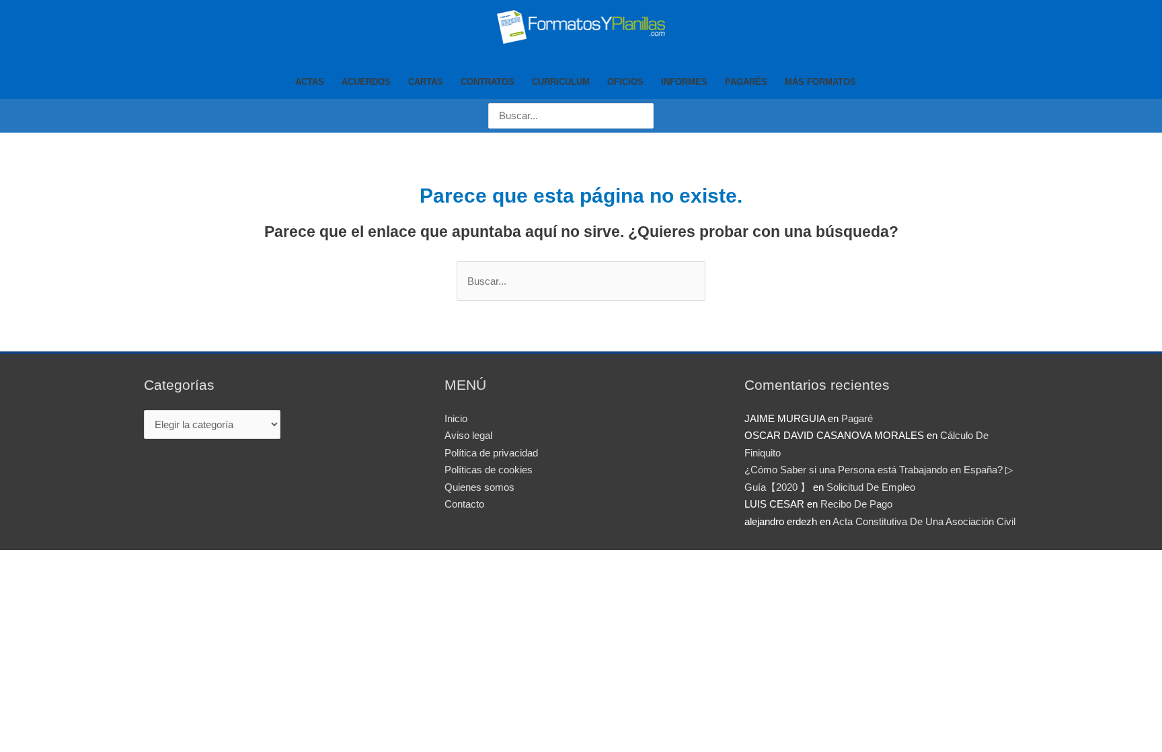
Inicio (455, 418)
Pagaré (857, 418)
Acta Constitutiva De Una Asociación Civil (923, 521)
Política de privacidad (491, 452)
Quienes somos (479, 487)
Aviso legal (468, 435)
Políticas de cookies (488, 469)
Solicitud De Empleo (870, 487)
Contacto (464, 504)
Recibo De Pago (856, 504)
